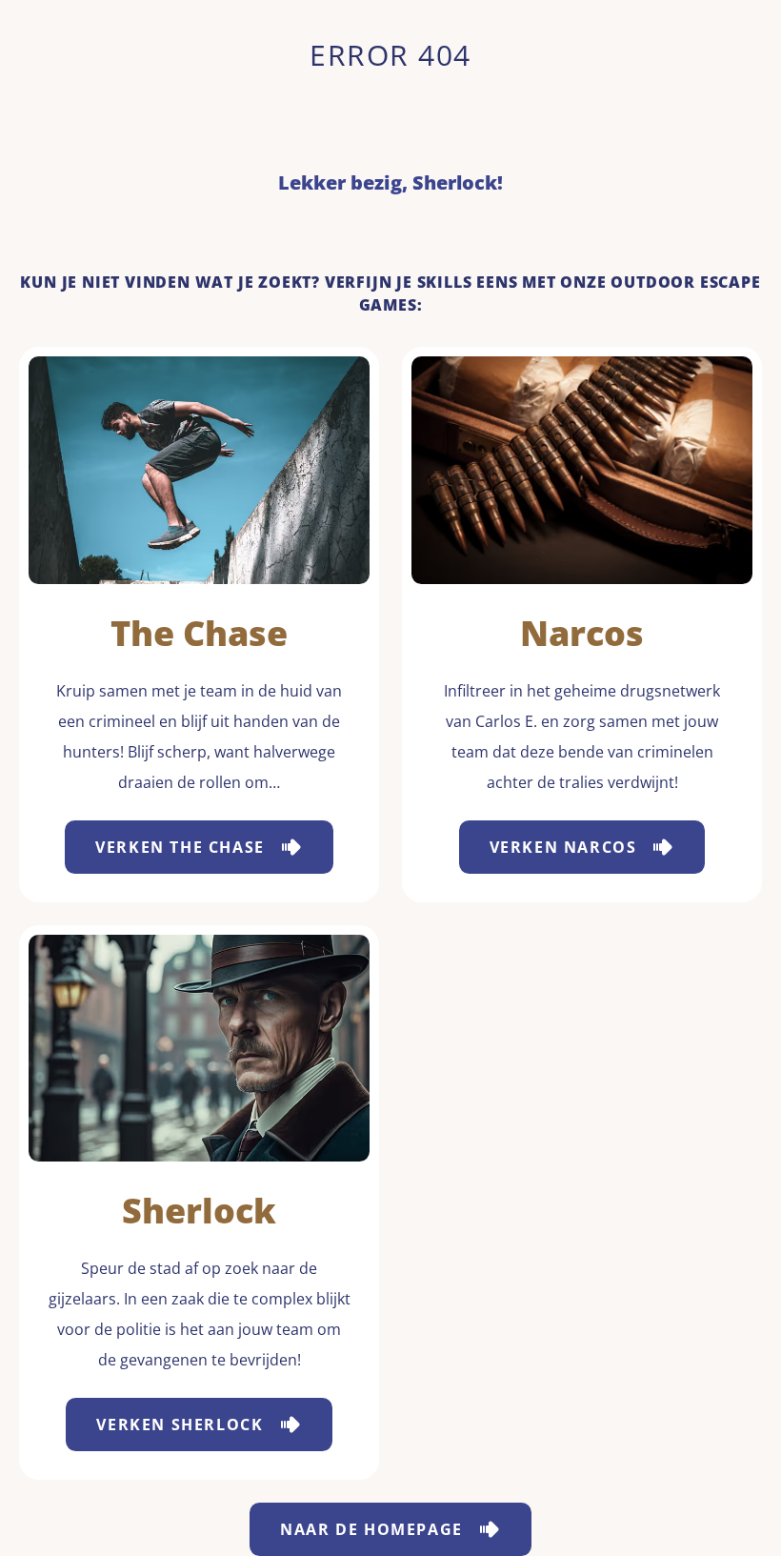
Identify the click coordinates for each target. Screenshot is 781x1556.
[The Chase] (199, 470)
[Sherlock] (199, 1048)
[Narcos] (581, 470)
